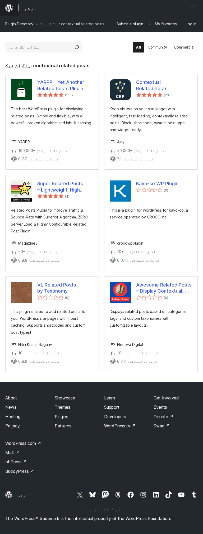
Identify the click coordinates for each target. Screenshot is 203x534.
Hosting (12, 416)
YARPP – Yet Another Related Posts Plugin (60, 85)
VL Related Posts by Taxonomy (56, 288)
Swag (162, 425)
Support (111, 407)
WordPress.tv (120, 425)
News (10, 407)
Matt (12, 452)
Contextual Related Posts (152, 85)
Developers (115, 416)
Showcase (65, 397)
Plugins (61, 416)
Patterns (63, 425)
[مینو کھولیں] (194, 8)
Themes (62, 407)
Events (160, 407)
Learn (109, 397)
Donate (163, 416)
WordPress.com (23, 443)
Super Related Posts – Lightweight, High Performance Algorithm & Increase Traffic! (63, 187)
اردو (23, 495)
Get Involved (166, 397)
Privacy (12, 425)
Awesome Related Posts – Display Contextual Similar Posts (164, 288)
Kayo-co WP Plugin (157, 183)
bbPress (16, 461)
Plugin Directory (19, 24)
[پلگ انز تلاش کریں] (77, 47)
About (11, 397)
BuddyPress (19, 471)
